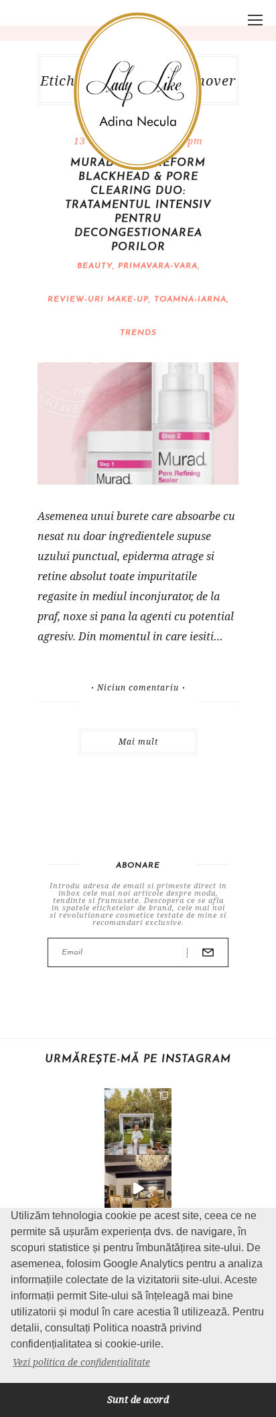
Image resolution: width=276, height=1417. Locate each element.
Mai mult (138, 741)
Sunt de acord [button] (138, 1399)
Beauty (95, 266)
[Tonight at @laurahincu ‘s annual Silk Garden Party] (138, 1121)
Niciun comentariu (138, 688)
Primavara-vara (158, 266)
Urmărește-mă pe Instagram (138, 1059)
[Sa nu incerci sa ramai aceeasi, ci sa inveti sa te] (138, 1188)
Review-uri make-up (98, 299)
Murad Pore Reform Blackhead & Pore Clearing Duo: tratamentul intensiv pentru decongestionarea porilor (138, 205)
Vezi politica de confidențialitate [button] (81, 1362)
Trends (138, 333)
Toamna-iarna (190, 299)
